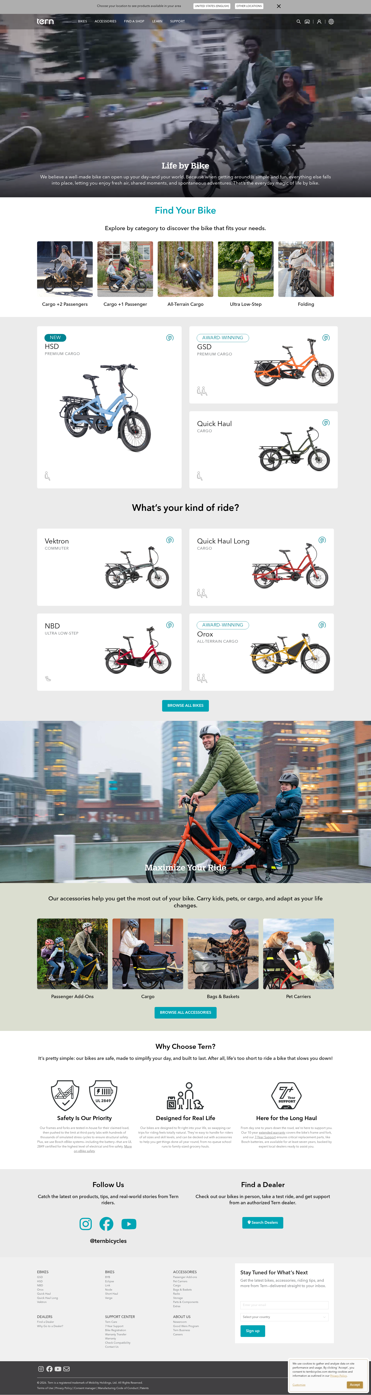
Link (107, 1285)
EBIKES (43, 1272)
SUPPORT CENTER (120, 1317)
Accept (355, 1385)
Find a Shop (134, 21)
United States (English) (212, 6)
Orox (40, 1289)
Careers (178, 1334)
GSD (40, 1277)
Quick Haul (44, 1293)
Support (177, 21)
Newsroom (180, 1322)
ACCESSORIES (185, 1272)
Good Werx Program (186, 1326)
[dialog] (328, 1375)
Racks (176, 1293)
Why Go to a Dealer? (50, 1326)
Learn (157, 21)
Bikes (82, 21)
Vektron (42, 1302)
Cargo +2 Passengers (65, 304)
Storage (178, 1298)
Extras (176, 1306)
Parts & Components (185, 1302)
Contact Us (111, 1347)
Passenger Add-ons (185, 1277)
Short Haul (111, 1293)
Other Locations (249, 6)
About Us (182, 1317)
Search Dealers (264, 1223)
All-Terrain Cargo (186, 304)
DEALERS (44, 1317)
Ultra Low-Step (246, 304)
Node (108, 1289)
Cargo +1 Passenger (125, 304)
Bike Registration (115, 1330)
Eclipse (109, 1281)
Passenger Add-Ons (72, 997)
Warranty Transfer (115, 1334)
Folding (306, 304)
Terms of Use (45, 1388)
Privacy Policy (63, 1388)
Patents (144, 1388)
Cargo (148, 997)
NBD (40, 1285)
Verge (108, 1298)
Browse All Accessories (185, 1013)
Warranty (110, 1338)
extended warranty (272, 1132)
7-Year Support (265, 1137)
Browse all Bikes (185, 706)
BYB (107, 1277)
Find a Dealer (45, 1322)
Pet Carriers (298, 997)
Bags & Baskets (223, 997)
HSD (40, 1281)
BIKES (109, 1272)
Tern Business (181, 1330)
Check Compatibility (117, 1343)
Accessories (105, 21)
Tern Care (111, 1322)
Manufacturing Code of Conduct (118, 1388)
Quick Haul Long (47, 1298)
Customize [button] (299, 1385)
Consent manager (85, 1388)
